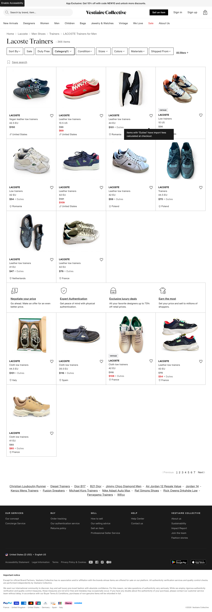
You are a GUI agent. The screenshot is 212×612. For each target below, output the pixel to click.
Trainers (54, 34)
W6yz (121, 495)
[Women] (51, 23)
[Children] (77, 23)
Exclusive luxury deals (123, 299)
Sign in (177, 12)
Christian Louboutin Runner (28, 486)
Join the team (178, 533)
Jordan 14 (192, 486)
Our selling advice (100, 523)
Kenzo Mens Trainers (24, 491)
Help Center (137, 518)
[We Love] (145, 23)
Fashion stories (179, 538)
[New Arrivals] (20, 23)
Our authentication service (65, 523)
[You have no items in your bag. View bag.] (205, 12)
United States (34, 607)
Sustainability (178, 523)
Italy (61, 607)
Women (44, 23)
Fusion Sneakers (54, 491)
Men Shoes (39, 34)
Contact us (137, 523)
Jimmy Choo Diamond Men (123, 486)
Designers (29, 23)
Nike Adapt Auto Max (116, 491)
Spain (54, 607)
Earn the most (167, 299)
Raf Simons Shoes (147, 491)
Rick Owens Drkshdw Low (180, 491)
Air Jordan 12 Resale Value (163, 486)
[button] (205, 12)
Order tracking (58, 518)
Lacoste (23, 34)
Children (70, 23)
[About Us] (172, 23)
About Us (164, 23)
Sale (151, 23)
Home (10, 34)
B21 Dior (95, 486)
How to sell (97, 518)
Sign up (192, 12)
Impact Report (179, 528)
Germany (46, 607)
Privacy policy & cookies (73, 562)
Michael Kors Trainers (83, 491)
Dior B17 (80, 486)
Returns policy (58, 528)
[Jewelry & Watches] (116, 23)
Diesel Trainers (60, 486)
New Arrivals (10, 23)
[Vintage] (130, 23)
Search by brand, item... (23, 12)
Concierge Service (15, 523)
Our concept (12, 518)
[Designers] (37, 23)
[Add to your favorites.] (52, 116)
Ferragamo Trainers (100, 495)
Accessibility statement (17, 562)
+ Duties (119, 127)
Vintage (123, 23)
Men (56, 23)
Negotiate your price (23, 299)
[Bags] (88, 23)
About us (176, 518)
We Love (138, 23)
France (6, 607)
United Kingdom (19, 607)
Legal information (41, 562)
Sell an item (158, 12)
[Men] (62, 23)
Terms (55, 562)
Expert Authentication (73, 299)
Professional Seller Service (105, 533)
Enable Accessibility (12, 3)
